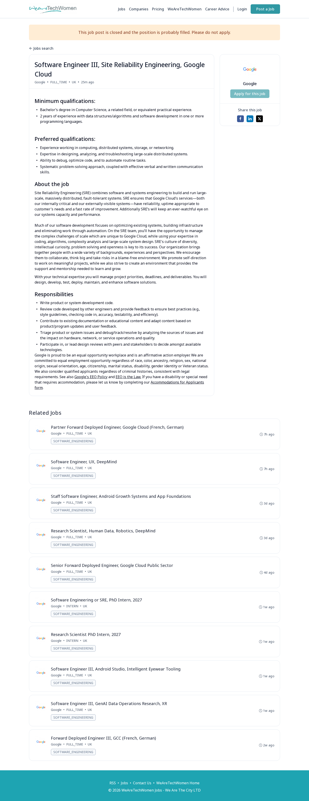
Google (40, 82)
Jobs (121, 9)
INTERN (72, 606)
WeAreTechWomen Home (178, 782)
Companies (138, 9)
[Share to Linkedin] (250, 118)
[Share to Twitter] (259, 118)
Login (242, 9)
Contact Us (142, 782)
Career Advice (217, 9)
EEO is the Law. (128, 376)
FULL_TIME (58, 82)
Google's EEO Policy (90, 376)
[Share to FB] (240, 118)
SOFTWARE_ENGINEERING (73, 441)
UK (74, 82)
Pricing (158, 9)
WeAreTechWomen (185, 9)
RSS (112, 782)
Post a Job (265, 9)
